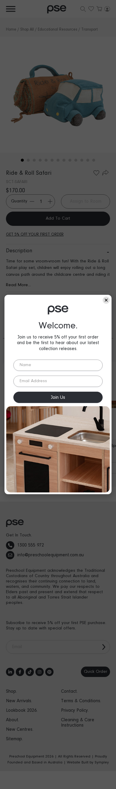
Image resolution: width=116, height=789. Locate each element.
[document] (58, 394)
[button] (106, 300)
